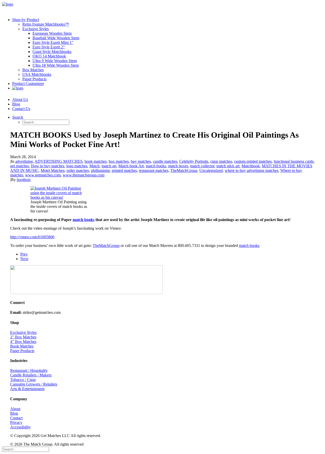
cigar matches (221, 161)
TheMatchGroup (183, 170)
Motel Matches (52, 170)
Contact (16, 418)
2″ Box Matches (23, 337)
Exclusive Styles (35, 29)
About (15, 409)
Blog (16, 104)
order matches (78, 170)
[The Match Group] (162, 7)
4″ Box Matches (23, 341)
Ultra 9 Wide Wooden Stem (54, 61)
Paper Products (34, 79)
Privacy (16, 422)
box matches (119, 161)
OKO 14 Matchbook (49, 56)
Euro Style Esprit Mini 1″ (52, 42)
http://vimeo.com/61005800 (32, 237)
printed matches (124, 170)
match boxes (178, 166)
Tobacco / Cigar (23, 379)
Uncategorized (211, 170)
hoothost (23, 179)
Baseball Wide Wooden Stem (55, 38)
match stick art (227, 166)
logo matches (76, 166)
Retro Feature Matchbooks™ (45, 24)
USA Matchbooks (36, 74)
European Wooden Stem (52, 33)
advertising (24, 161)
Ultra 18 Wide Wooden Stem (55, 65)
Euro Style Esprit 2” (48, 47)
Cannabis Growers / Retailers (33, 384)
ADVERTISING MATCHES (59, 161)
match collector (202, 166)
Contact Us (21, 108)
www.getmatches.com (43, 175)
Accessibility (20, 427)
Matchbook (250, 166)
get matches (19, 166)
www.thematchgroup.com (83, 175)
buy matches (141, 161)
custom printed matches (253, 161)
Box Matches (33, 70)
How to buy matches (47, 166)
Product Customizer (28, 83)
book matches (96, 161)
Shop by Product (25, 19)
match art (109, 166)
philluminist (100, 170)
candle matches (165, 161)
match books (156, 166)
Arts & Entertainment (27, 389)
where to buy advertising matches (251, 170)
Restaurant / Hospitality (29, 370)
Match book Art (131, 166)
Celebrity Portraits (193, 161)
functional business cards (294, 161)
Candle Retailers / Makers (31, 375)
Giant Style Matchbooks (51, 51)
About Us (20, 99)
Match (94, 166)
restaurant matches (153, 170)
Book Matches (22, 346)
